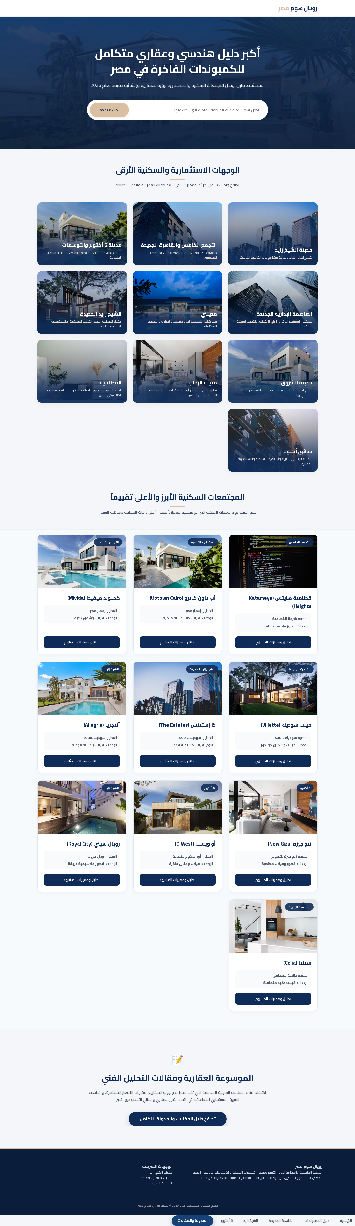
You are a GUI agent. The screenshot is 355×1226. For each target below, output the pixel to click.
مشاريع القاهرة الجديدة (157, 1178)
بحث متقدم (109, 110)
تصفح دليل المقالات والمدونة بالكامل (178, 1119)
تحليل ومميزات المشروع (273, 642)
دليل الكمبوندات (316, 1220)
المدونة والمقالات (192, 1220)
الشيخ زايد (250, 1220)
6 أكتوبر (227, 1220)
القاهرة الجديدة (281, 1220)
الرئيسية (346, 1220)
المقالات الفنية (162, 1183)
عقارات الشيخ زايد (161, 1172)
